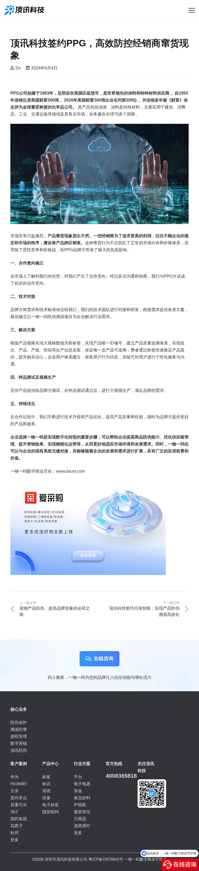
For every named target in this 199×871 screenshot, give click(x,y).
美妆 (78, 791)
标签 (46, 777)
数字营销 (18, 743)
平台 (78, 777)
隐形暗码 (50, 812)
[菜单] (191, 10)
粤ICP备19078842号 (105, 859)
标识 (46, 784)
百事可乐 (18, 805)
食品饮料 (82, 798)
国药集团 (18, 819)
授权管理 (18, 736)
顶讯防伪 (18, 750)
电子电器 (82, 784)
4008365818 (121, 776)
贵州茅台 (18, 798)
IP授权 (80, 805)
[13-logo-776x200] (24, 10)
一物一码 (132, 859)
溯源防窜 (18, 729)
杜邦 (14, 833)
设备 (46, 798)
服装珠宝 (82, 812)
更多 (14, 840)
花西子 (16, 826)
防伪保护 (18, 722)
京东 (14, 791)
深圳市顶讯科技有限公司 (66, 859)
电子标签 (50, 805)
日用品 (80, 819)
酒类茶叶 (82, 826)
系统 (46, 791)
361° (14, 812)
